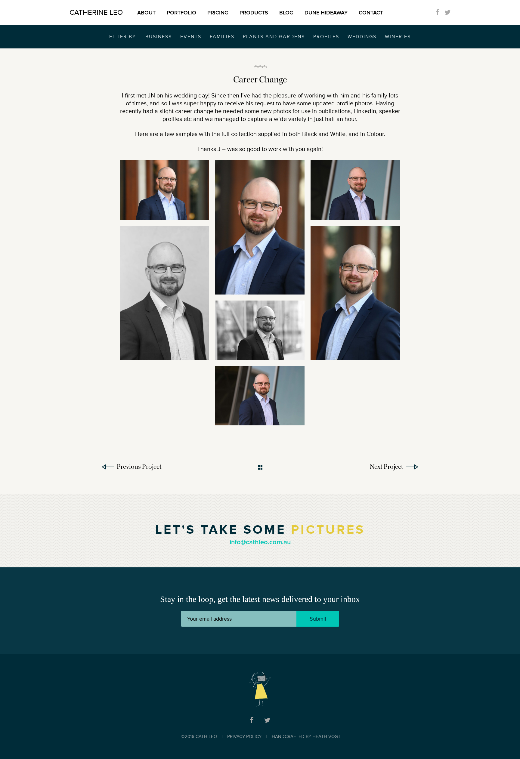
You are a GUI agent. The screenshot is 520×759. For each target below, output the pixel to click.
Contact (371, 12)
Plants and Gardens (274, 37)
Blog (286, 12)
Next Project (386, 466)
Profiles (326, 37)
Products (254, 12)
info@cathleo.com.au (260, 542)
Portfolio (181, 12)
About (146, 12)
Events (190, 37)
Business (158, 37)
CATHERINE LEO (96, 12)
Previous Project (139, 466)
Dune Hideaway (326, 12)
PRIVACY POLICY (244, 736)
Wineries (398, 37)
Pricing (217, 12)
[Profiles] (164, 190)
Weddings (362, 37)
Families (222, 37)
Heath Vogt (326, 736)
